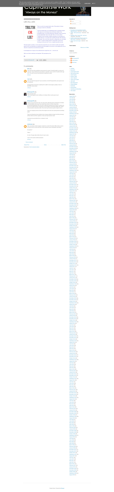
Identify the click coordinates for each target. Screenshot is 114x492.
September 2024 (72, 132)
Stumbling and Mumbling (76, 89)
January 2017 (72, 277)
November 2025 (72, 110)
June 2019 (71, 232)
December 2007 (72, 449)
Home (45, 144)
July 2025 (71, 116)
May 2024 (71, 138)
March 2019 (71, 236)
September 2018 (72, 246)
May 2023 (71, 157)
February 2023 (72, 162)
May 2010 (71, 403)
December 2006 (72, 468)
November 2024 (72, 129)
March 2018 (71, 255)
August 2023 (72, 153)
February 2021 (72, 200)
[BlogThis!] (41, 60)
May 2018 (71, 252)
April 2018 (71, 254)
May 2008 (71, 441)
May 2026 (71, 101)
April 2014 (71, 329)
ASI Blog (72, 68)
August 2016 (72, 285)
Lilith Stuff (73, 81)
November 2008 (72, 432)
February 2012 (72, 370)
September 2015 (72, 302)
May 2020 (71, 214)
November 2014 (72, 318)
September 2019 (72, 227)
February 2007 (72, 465)
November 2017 (72, 261)
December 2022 (72, 165)
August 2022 (72, 172)
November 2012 (72, 356)
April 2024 (71, 140)
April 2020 (71, 216)
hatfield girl (29, 124)
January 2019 (72, 239)
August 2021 (72, 190)
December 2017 (72, 260)
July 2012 (71, 362)
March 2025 (71, 123)
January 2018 (72, 258)
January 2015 (72, 315)
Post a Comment (29, 142)
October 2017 (72, 263)
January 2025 (72, 126)
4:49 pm (29, 120)
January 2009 (72, 429)
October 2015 (72, 301)
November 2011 (72, 375)
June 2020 (71, 213)
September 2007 (72, 454)
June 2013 (71, 345)
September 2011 (72, 378)
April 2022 (71, 178)
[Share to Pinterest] (45, 60)
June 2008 (71, 440)
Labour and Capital (75, 79)
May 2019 (71, 233)
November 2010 (72, 394)
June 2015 (71, 307)
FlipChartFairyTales (75, 73)
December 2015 (72, 298)
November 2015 (72, 299)
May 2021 (71, 195)
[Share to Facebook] (44, 60)
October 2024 (72, 131)
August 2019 (72, 228)
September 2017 (72, 265)
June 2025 (71, 118)
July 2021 (71, 192)
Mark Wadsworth (74, 82)
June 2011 (71, 383)
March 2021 (71, 198)
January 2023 (72, 164)
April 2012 (71, 367)
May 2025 (71, 120)
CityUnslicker (75, 60)
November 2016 (72, 280)
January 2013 (72, 353)
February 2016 (72, 295)
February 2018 (72, 257)
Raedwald (73, 85)
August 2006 (72, 474)
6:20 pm (29, 139)
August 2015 (72, 304)
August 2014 (72, 323)
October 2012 (72, 358)
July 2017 (71, 268)
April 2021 (71, 197)
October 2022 (72, 168)
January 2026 (72, 107)
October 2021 (72, 187)
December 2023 (72, 146)
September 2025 (72, 113)
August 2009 (72, 418)
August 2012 (72, 361)
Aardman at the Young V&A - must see (79, 35)
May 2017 (71, 271)
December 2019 (72, 222)
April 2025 (71, 121)
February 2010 (72, 408)
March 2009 (71, 425)
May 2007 (71, 460)
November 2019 (72, 224)
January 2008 (72, 448)
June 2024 (71, 137)
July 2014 (71, 325)
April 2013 (71, 348)
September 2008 (72, 435)
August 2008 (72, 436)
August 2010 (72, 399)
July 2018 (71, 249)
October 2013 (72, 339)
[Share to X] (42, 60)
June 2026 (71, 99)
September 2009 (72, 416)
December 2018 (72, 241)
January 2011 (72, 391)
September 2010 (72, 397)
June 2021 (71, 194)
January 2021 (72, 201)
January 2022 (72, 183)
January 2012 (72, 372)
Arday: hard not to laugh (76, 40)
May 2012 (71, 366)
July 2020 (71, 211)
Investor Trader (74, 76)
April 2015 (71, 310)
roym (28, 79)
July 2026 (71, 97)
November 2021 (72, 186)
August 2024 (72, 134)
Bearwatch (73, 70)
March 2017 (71, 274)
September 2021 (72, 189)
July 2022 (71, 173)
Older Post (63, 144)
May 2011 (71, 384)
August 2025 (72, 115)
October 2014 (72, 320)
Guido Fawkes (74, 74)
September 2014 (72, 321)
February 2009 (72, 427)
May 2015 (71, 309)
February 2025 (72, 124)
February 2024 (72, 143)
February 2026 (72, 105)
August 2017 (72, 266)
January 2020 (72, 220)
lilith (28, 68)
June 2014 (71, 326)
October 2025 (72, 112)
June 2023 (71, 156)
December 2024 (72, 127)
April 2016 (71, 291)
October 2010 (72, 395)
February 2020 (72, 219)
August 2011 (72, 380)
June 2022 (71, 175)
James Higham (74, 78)
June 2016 (71, 288)
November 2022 (72, 167)
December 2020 (72, 203)
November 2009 (72, 413)
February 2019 (72, 238)
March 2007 (71, 463)
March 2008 (71, 444)
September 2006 (72, 473)
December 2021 (72, 184)
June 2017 (71, 269)
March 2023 (71, 160)
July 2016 (71, 287)
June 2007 (71, 459)
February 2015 (72, 313)
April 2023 (71, 159)
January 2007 (72, 466)
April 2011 (71, 386)
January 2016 (72, 296)
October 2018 (72, 244)
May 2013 (71, 347)
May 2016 (71, 290)
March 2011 (71, 388)
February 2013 (72, 351)
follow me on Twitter (84, 47)
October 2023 (72, 149)
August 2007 (72, 455)
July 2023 (71, 154)
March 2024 (71, 142)
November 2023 (72, 148)
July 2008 (71, 438)
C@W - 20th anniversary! (76, 32)
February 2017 (72, 276)
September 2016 (72, 283)
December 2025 (72, 108)
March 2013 (71, 350)
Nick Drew (74, 62)
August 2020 (72, 209)
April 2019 (71, 235)
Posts (72, 21)
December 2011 (72, 373)
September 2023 (72, 151)
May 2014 (71, 328)
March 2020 (71, 217)
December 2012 (72, 354)
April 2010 (71, 405)
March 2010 (71, 407)
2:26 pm (29, 87)
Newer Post (26, 144)
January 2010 (72, 410)
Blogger (62, 488)
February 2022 (72, 181)
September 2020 (72, 208)
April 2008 (71, 443)
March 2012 (71, 369)
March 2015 (71, 312)
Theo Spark (73, 90)
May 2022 (71, 176)
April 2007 (71, 462)
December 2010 (72, 392)
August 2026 (72, 96)
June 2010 (71, 402)
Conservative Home (75, 71)
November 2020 (72, 205)
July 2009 (71, 419)
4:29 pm (29, 96)
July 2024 (71, 135)
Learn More (87, 3)
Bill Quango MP (30, 92)
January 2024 (72, 145)
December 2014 (72, 317)
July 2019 (71, 230)
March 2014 (71, 331)
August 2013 (72, 342)
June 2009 (71, 421)
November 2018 (72, 242)
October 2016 (72, 282)
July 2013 (71, 343)
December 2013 (72, 336)
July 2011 (71, 381)
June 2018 (71, 250)
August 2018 (72, 247)
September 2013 (72, 340)
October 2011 (72, 377)
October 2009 (72, 414)
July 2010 (71, 400)
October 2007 (72, 452)
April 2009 (71, 424)
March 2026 (71, 104)
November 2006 (72, 470)
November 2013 (72, 337)
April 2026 (71, 102)
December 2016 (72, 279)
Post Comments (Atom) (34, 147)
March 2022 (71, 179)
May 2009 (71, 422)
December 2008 (72, 430)
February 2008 (72, 446)
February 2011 (72, 389)
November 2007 (72, 451)
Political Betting (74, 84)
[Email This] (39, 60)
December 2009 (72, 411)
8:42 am (29, 74)
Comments (73, 23)
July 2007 (71, 457)
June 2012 (71, 364)
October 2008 (72, 433)
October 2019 (72, 225)
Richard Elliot (73, 87)
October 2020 (72, 206)
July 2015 (71, 306)
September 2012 (72, 359)
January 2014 (72, 334)
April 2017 (71, 272)
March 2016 (71, 293)
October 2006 (72, 471)
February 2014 (72, 332)
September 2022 (72, 170)
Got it (93, 3)
